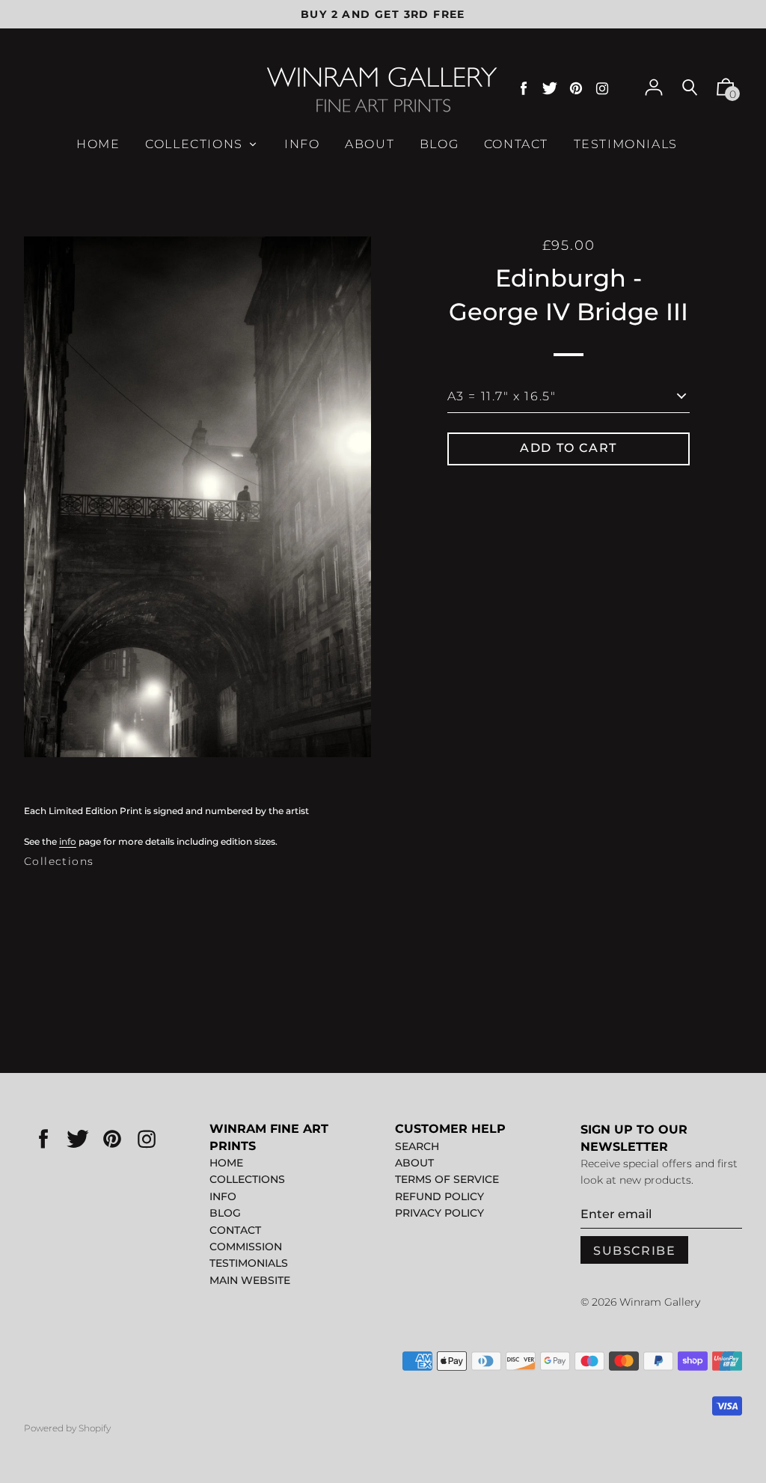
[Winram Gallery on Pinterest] (576, 88)
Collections (59, 861)
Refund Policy (439, 1196)
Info (222, 1196)
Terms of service (447, 1179)
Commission (245, 1246)
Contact (235, 1230)
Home (226, 1162)
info (67, 841)
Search (417, 1146)
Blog (225, 1213)
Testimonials (248, 1263)
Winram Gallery (659, 1302)
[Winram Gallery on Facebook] (523, 88)
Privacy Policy (439, 1213)
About (414, 1162)
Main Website (249, 1280)
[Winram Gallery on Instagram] (602, 88)
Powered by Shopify (67, 1428)
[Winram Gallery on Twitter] (550, 88)
